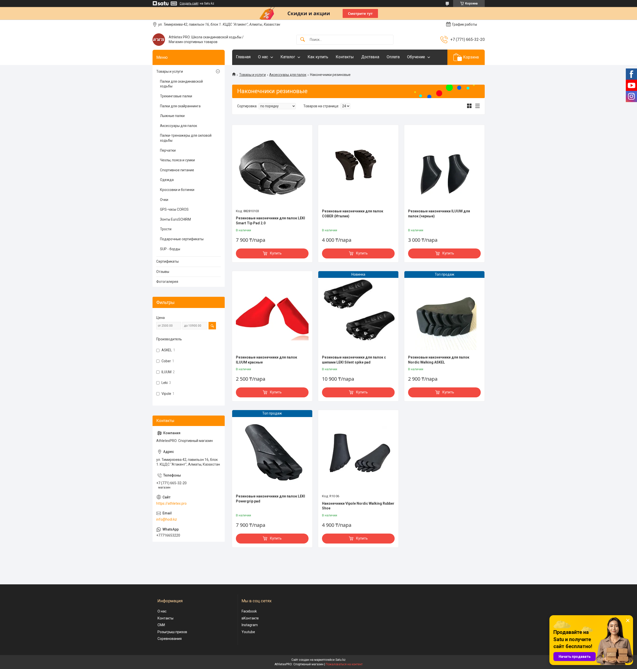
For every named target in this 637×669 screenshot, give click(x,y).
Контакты (345, 57)
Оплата (393, 57)
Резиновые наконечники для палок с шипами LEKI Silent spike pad (354, 359)
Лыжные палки (172, 116)
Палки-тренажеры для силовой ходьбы (186, 137)
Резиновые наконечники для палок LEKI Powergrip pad (270, 498)
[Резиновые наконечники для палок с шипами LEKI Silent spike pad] (358, 313)
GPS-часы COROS (174, 209)
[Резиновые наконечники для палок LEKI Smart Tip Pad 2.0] (272, 167)
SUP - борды (170, 249)
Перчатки (168, 150)
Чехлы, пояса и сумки (177, 160)
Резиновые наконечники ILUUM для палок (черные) (439, 213)
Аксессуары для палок (287, 75)
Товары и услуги (252, 75)
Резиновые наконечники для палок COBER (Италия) (352, 213)
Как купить (318, 57)
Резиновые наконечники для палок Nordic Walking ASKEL (438, 359)
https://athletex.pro (171, 503)
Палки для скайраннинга (180, 106)
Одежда (167, 180)
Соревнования (170, 639)
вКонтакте (250, 618)
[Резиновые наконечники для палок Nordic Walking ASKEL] (444, 313)
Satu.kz (340, 660)
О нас (263, 57)
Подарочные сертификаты (182, 239)
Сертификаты (167, 261)
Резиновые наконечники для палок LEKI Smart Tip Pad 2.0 (270, 220)
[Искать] (302, 40)
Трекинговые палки (176, 96)
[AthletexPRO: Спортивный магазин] (159, 39)
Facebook (249, 611)
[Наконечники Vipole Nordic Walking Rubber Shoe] (358, 452)
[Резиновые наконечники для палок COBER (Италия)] (358, 167)
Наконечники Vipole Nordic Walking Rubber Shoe (358, 505)
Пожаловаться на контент (344, 664)
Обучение (416, 57)
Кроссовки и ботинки (177, 190)
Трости (165, 229)
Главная (243, 57)
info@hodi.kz (166, 519)
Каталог (287, 57)
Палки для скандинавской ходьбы (181, 83)
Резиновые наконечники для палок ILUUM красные (266, 359)
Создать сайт (189, 3)
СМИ (161, 625)
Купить (276, 253)
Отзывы (162, 272)
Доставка (370, 57)
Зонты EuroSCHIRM (175, 219)
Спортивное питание (177, 170)
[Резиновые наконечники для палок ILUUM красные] (272, 313)
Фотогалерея (167, 282)
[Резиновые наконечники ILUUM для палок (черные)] (444, 167)
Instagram (250, 625)
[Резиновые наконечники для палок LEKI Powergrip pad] (272, 452)
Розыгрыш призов (172, 632)
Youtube (248, 632)
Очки (164, 200)
